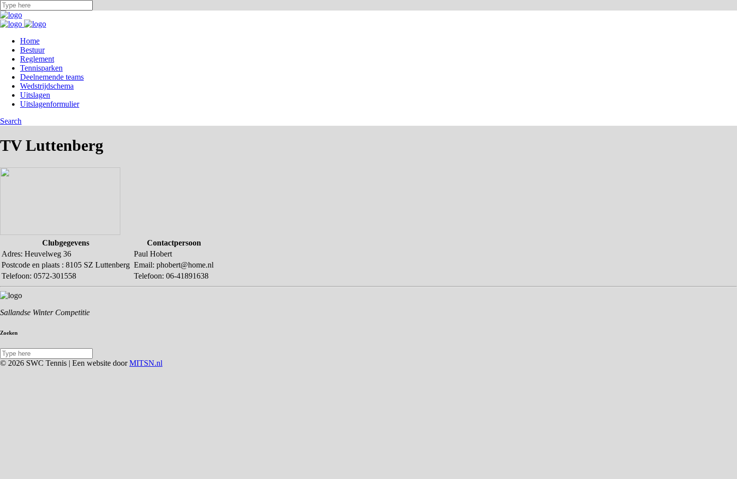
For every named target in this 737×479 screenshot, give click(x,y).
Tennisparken (41, 68)
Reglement (37, 59)
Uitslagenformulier (49, 104)
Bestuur (32, 50)
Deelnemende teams (52, 77)
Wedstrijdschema (47, 86)
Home (30, 41)
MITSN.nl (145, 363)
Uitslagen (35, 95)
